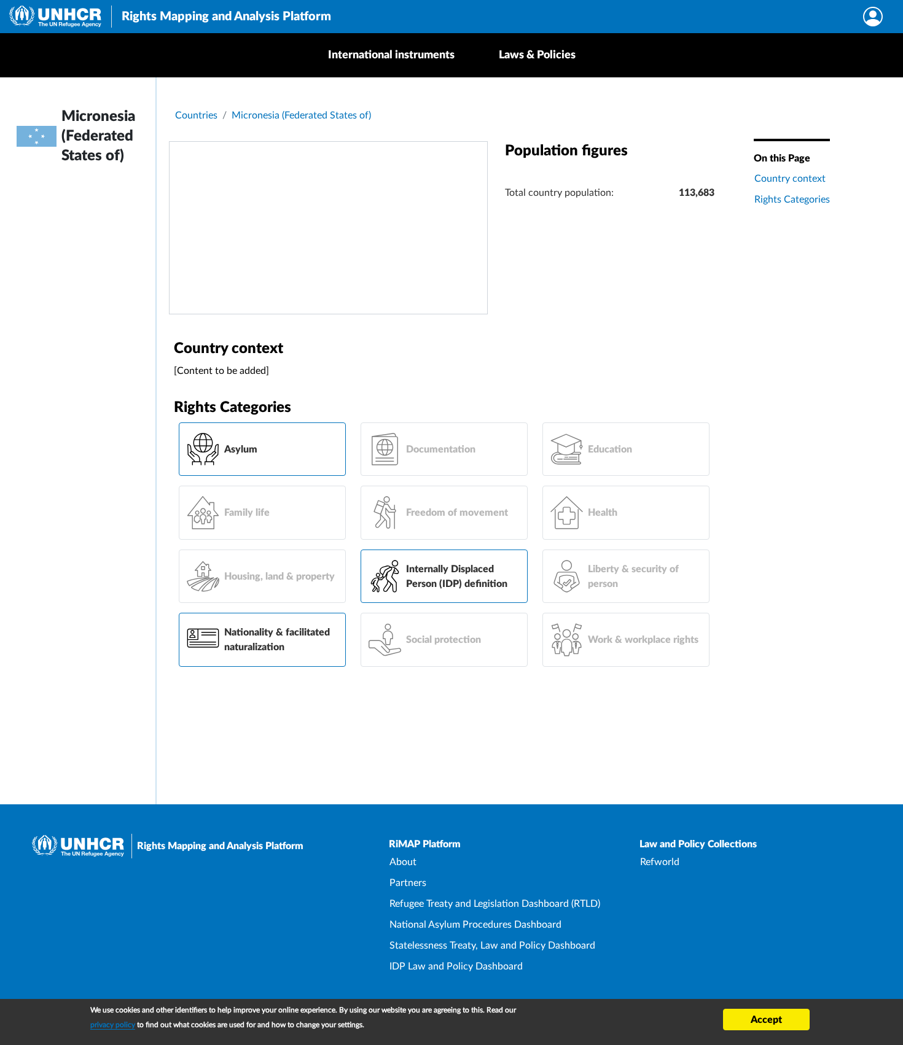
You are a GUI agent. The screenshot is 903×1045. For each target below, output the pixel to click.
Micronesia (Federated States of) (301, 115)
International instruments (391, 55)
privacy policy (112, 1024)
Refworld (659, 862)
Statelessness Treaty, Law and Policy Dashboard (492, 945)
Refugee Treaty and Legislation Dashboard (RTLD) (494, 904)
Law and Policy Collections (698, 844)
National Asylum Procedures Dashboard (475, 925)
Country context (790, 179)
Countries (196, 115)
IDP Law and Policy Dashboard (456, 966)
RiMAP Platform (425, 844)
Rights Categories (792, 199)
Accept (766, 1020)
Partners (407, 883)
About (402, 862)
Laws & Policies (537, 55)
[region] (328, 228)
